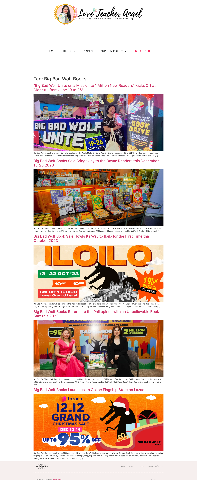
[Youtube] (149, 51)
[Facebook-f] (140, 51)
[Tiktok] (145, 51)
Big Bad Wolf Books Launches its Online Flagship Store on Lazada (90, 390)
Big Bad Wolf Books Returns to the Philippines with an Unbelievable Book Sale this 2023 (96, 313)
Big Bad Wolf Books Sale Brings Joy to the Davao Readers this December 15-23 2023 (96, 163)
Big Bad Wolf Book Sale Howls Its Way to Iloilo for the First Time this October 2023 (92, 238)
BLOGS (67, 51)
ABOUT (88, 51)
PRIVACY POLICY (111, 51)
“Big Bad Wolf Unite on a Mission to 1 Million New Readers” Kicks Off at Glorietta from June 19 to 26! (95, 87)
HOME (52, 51)
